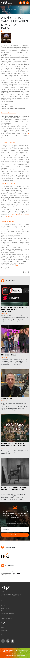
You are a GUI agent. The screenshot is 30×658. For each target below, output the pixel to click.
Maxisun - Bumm (8, 355)
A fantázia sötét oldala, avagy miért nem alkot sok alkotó (14, 488)
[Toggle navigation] (27, 2)
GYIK (2, 628)
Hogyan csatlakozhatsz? (8, 618)
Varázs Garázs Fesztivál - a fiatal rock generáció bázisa (13, 444)
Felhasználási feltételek (7, 613)
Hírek (9, 8)
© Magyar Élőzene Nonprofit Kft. (19, 655)
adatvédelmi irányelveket (12, 523)
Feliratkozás (15, 535)
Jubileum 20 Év (8, 216)
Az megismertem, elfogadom (15, 524)
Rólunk (3, 606)
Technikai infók (5, 608)
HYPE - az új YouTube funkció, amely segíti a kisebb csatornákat (14, 309)
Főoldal (3, 8)
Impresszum (4, 616)
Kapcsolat (4, 630)
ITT (28, 133)
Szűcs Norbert (7, 398)
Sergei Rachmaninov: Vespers (20, 214)
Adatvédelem (4, 611)
